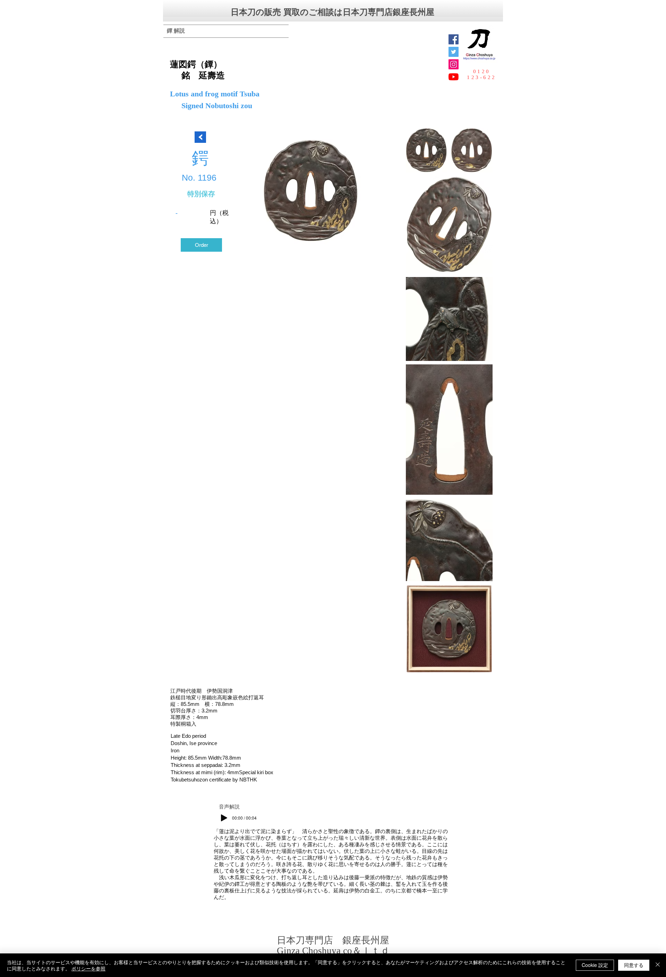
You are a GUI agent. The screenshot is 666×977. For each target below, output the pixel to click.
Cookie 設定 (595, 964)
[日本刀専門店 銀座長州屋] (454, 52)
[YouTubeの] (454, 77)
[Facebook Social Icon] (454, 39)
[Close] (658, 965)
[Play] (224, 817)
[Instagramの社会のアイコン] (454, 64)
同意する (633, 964)
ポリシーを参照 (88, 968)
